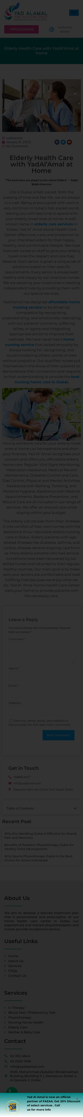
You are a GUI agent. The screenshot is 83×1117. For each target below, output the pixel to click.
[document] (41, 558)
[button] (77, 1098)
